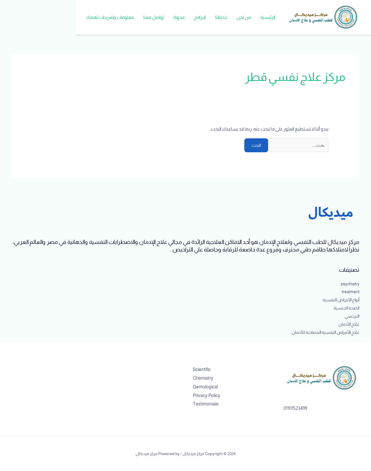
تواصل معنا (153, 17)
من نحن (244, 17)
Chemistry (203, 378)
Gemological (205, 386)
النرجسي (352, 316)
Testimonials (206, 403)
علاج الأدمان (348, 324)
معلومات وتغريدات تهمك (110, 17)
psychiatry (350, 283)
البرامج (200, 17)
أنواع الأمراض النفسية (341, 299)
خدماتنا (221, 17)
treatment (350, 291)
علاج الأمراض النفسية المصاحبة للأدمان (325, 332)
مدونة (179, 17)
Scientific (202, 369)
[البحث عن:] (298, 145)
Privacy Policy (206, 395)
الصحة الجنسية (346, 307)
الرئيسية (267, 17)
